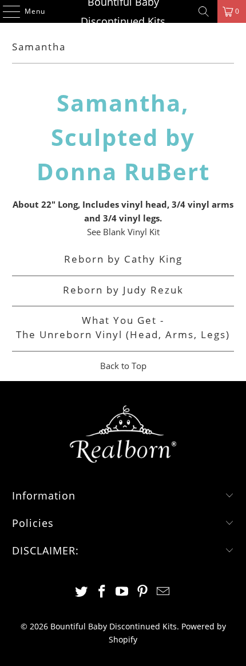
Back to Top (123, 365)
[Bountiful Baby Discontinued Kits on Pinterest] (143, 591)
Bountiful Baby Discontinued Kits (123, 11)
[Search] (204, 11)
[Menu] (5, 11)
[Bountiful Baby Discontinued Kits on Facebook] (101, 591)
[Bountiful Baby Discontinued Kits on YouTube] (122, 591)
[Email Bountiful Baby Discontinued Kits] (163, 591)
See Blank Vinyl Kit (123, 231)
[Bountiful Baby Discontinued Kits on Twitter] (81, 591)
